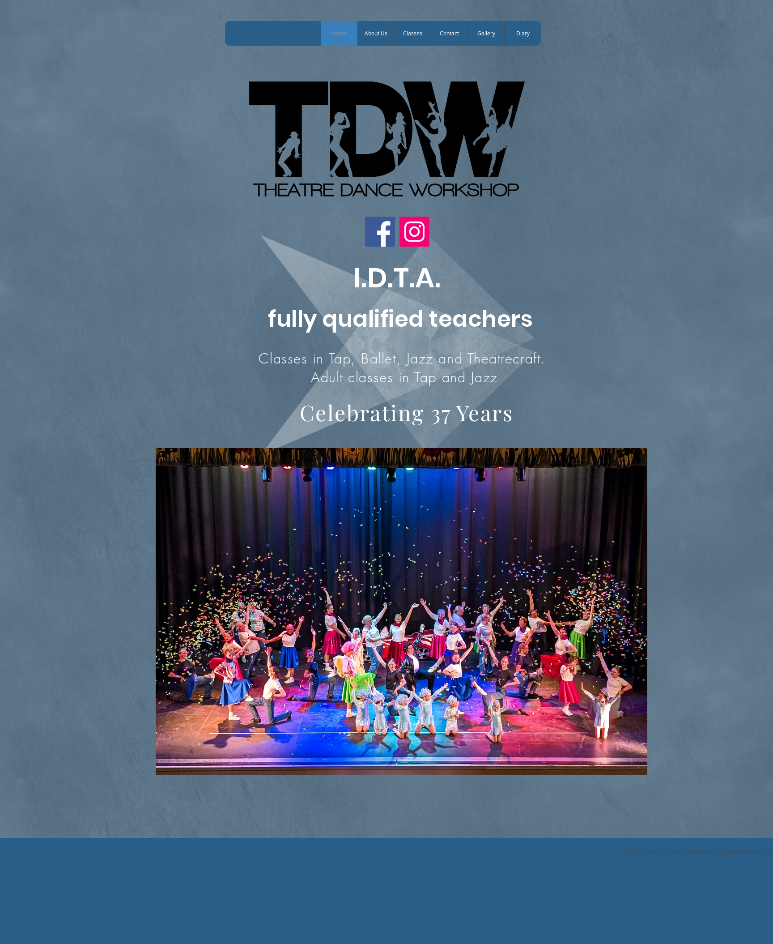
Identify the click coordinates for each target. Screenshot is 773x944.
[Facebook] (380, 232)
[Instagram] (414, 232)
